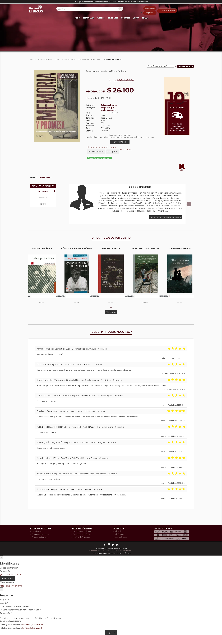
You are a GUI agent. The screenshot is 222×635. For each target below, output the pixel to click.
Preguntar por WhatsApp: (99, 158)
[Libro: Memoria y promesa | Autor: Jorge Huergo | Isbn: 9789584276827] (57, 106)
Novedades (113, 18)
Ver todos (111, 312)
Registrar (149, 13)
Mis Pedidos (119, 534)
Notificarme (119, 142)
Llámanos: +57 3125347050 (99, 551)
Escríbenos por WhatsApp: (121, 551)
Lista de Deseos (121, 537)
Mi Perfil (118, 531)
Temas (145, 18)
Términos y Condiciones (82, 531)
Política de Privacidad (81, 537)
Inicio (77, 18)
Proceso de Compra (40, 537)
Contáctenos (37, 531)
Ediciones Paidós (109, 105)
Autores (100, 18)
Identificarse (150, 8)
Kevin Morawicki (108, 110)
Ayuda (136, 18)
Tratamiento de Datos (81, 534)
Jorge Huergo (107, 107)
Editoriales (88, 18)
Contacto (125, 18)
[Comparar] (43, 302)
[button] (189, 204)
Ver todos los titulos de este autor (166, 217)
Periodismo (45, 177)
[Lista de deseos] (40, 302)
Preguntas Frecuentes (40, 534)
